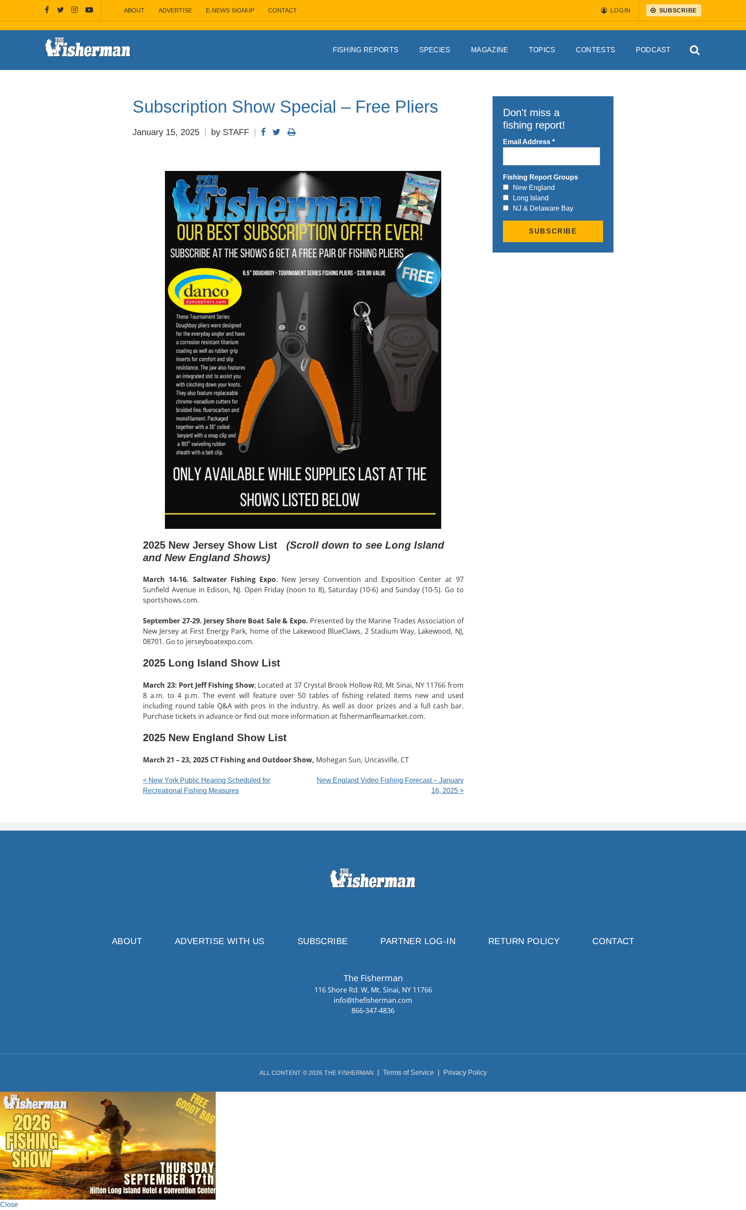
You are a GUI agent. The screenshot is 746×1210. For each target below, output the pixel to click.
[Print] (292, 132)
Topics (542, 50)
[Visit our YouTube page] (89, 10)
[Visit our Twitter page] (60, 10)
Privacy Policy (465, 1072)
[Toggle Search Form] (695, 50)
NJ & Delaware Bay (543, 208)
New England (534, 187)
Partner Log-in (417, 941)
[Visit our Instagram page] (74, 10)
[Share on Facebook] (263, 132)
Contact (282, 10)
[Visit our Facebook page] (47, 10)
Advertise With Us (220, 941)
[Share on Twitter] (276, 132)
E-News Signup (230, 10)
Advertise (175, 10)
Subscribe (322, 941)
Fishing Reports (366, 50)
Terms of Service (408, 1072)
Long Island (531, 198)
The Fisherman (88, 50)
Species (435, 50)
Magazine (490, 50)
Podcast (653, 50)
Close (9, 1204)
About (134, 10)
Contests (596, 50)
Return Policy (524, 941)
